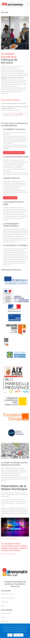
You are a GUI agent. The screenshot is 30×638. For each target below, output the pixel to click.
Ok (10, 635)
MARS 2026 (13, 538)
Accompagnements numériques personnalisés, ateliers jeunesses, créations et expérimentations (14, 547)
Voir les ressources (10, 197)
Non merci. (18, 635)
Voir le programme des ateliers (14, 152)
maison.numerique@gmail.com (18, 113)
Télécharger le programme (9, 554)
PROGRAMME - (5, 538)
